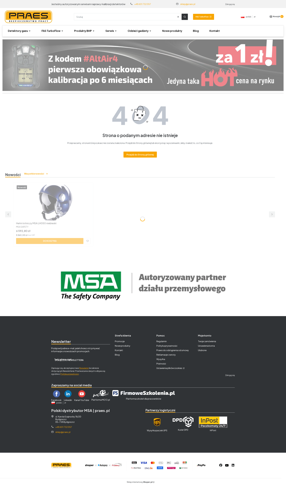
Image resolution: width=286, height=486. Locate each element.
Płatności (161, 363)
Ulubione (202, 350)
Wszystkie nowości (34, 173)
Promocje (120, 341)
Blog (117, 354)
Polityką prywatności (69, 374)
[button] (185, 17)
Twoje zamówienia (207, 341)
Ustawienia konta (206, 345)
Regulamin (84, 368)
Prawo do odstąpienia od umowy (172, 350)
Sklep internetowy (139, 482)
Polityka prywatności (166, 345)
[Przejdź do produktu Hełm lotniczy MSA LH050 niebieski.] (53, 202)
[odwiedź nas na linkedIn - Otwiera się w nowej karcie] (233, 465)
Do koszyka (50, 241)
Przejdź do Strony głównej (140, 154)
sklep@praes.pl (187, 4)
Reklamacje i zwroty (166, 354)
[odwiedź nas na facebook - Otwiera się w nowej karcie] (221, 465)
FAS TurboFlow (202, 17)
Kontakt (119, 350)
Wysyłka (160, 359)
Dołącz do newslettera (69, 360)
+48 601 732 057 (142, 4)
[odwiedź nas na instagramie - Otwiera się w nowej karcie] (227, 465)
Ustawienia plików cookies (169, 368)
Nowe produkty (122, 345)
